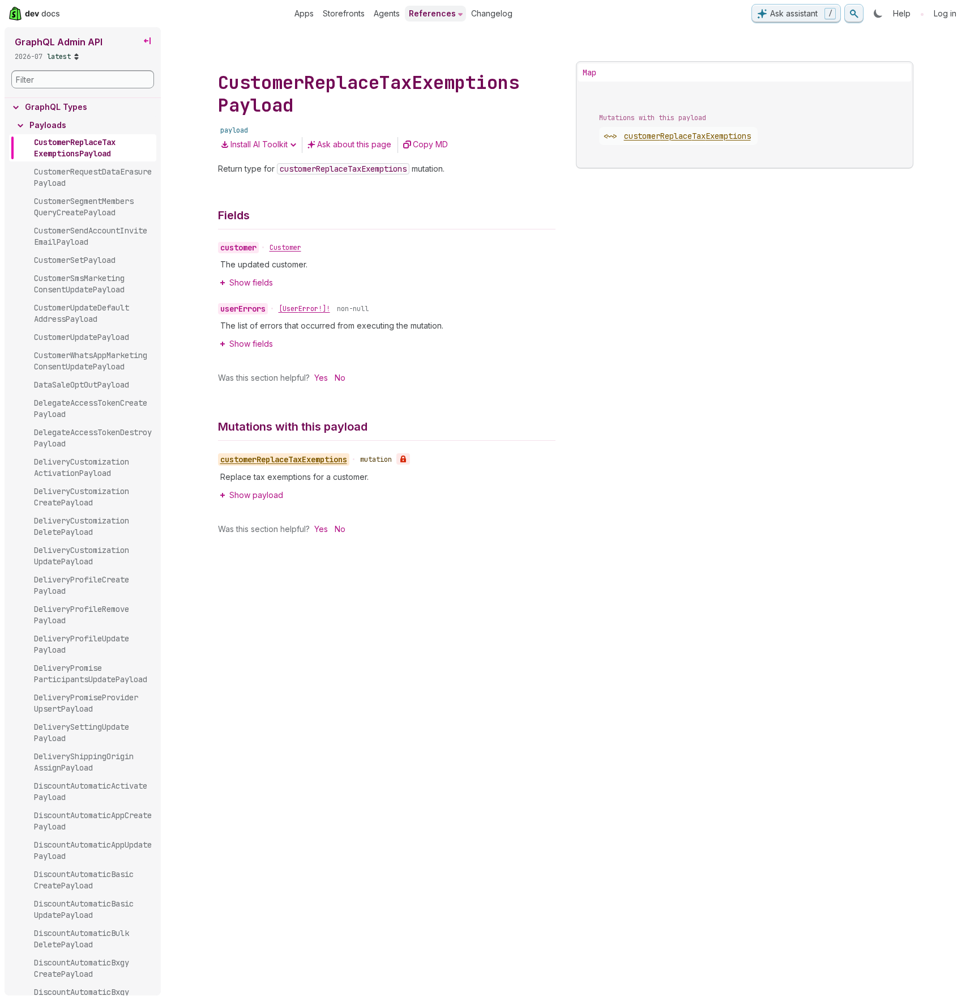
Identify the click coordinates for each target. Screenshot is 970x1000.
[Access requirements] (403, 459)
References (432, 13)
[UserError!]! (304, 308)
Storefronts (344, 13)
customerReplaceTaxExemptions (687, 136)
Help (902, 13)
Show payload (256, 495)
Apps (304, 13)
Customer (285, 247)
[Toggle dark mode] (878, 13)
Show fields (251, 282)
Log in (945, 13)
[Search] (854, 13)
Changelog (491, 13)
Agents (387, 13)
